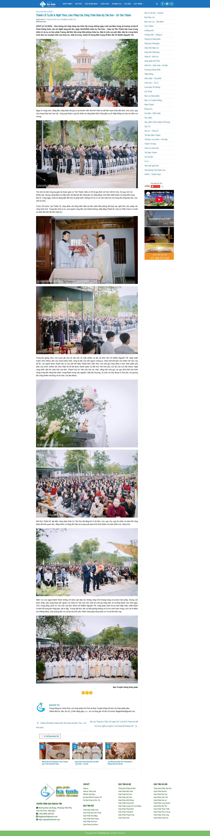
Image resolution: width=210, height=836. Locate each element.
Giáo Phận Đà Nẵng (90, 816)
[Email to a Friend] (91, 692)
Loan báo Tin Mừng (152, 87)
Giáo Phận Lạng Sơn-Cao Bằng (129, 806)
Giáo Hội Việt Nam (152, 52)
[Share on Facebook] (83, 692)
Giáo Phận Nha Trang (91, 819)
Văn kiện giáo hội (151, 166)
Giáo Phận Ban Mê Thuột (92, 813)
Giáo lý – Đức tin (151, 57)
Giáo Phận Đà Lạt (160, 800)
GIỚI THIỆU (67, 4)
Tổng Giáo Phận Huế (90, 810)
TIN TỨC (78, 4)
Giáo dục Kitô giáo (151, 43)
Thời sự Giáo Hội (151, 148)
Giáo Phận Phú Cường (162, 812)
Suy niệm (148, 118)
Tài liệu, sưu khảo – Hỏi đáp (155, 139)
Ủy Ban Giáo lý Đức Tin (91, 800)
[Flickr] (172, 4)
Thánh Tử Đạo (150, 144)
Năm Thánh (149, 105)
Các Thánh (148, 26)
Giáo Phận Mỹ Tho (160, 806)
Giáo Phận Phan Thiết (161, 809)
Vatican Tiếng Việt (89, 791)
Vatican (85, 788)
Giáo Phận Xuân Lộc (161, 818)
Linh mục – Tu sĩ (151, 83)
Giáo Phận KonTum (90, 821)
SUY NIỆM (138, 4)
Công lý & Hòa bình (152, 39)
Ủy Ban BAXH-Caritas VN (92, 797)
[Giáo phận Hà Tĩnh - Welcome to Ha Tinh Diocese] (47, 4)
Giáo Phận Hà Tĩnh (125, 797)
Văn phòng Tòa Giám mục (155, 170)
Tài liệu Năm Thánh (152, 135)
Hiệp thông (148, 74)
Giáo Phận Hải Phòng (126, 800)
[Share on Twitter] (87, 692)
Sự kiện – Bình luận (152, 113)
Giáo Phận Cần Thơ (161, 797)
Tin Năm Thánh (150, 153)
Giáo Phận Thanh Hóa (126, 815)
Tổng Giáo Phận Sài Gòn (163, 788)
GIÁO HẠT (105, 4)
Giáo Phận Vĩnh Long (161, 815)
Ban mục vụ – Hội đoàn (154, 22)
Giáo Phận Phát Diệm (126, 809)
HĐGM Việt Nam (89, 794)
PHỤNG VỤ (116, 4)
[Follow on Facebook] (163, 4)
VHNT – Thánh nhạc (152, 174)
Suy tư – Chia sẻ (151, 131)
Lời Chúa (148, 92)
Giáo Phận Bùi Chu (125, 794)
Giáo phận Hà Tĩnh (152, 61)
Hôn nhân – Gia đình (152, 78)
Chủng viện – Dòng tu (153, 35)
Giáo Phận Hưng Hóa (126, 803)
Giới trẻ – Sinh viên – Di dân (156, 65)
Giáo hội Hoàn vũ (151, 48)
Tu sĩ (146, 161)
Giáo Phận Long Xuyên (162, 803)
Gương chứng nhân (152, 70)
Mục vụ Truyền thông (153, 100)
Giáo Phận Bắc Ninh (125, 791)
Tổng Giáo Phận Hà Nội (126, 788)
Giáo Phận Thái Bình (125, 812)
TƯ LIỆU (127, 4)
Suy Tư (147, 126)
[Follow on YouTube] (167, 4)
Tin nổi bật (49, 11)
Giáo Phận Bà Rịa (160, 791)
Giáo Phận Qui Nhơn (90, 824)
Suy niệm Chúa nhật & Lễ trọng (157, 122)
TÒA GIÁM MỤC (91, 4)
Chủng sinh (149, 30)
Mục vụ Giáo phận (41, 11)
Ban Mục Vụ (149, 17)
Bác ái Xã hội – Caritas (153, 13)
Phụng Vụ (148, 109)
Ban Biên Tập (71, 19)
